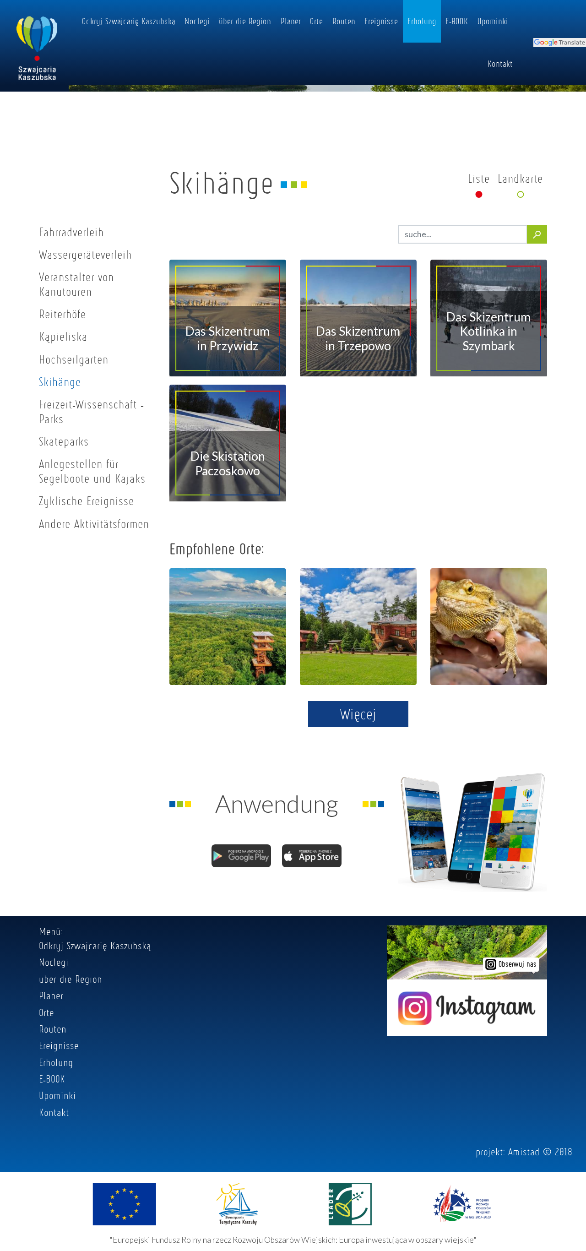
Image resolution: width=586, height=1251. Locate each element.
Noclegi (197, 21)
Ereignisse (381, 21)
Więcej (358, 713)
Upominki (492, 21)
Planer (291, 21)
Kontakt (500, 63)
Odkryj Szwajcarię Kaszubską (128, 21)
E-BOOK (456, 21)
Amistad (524, 1151)
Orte (316, 21)
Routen (343, 21)
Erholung (421, 21)
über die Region (245, 21)
